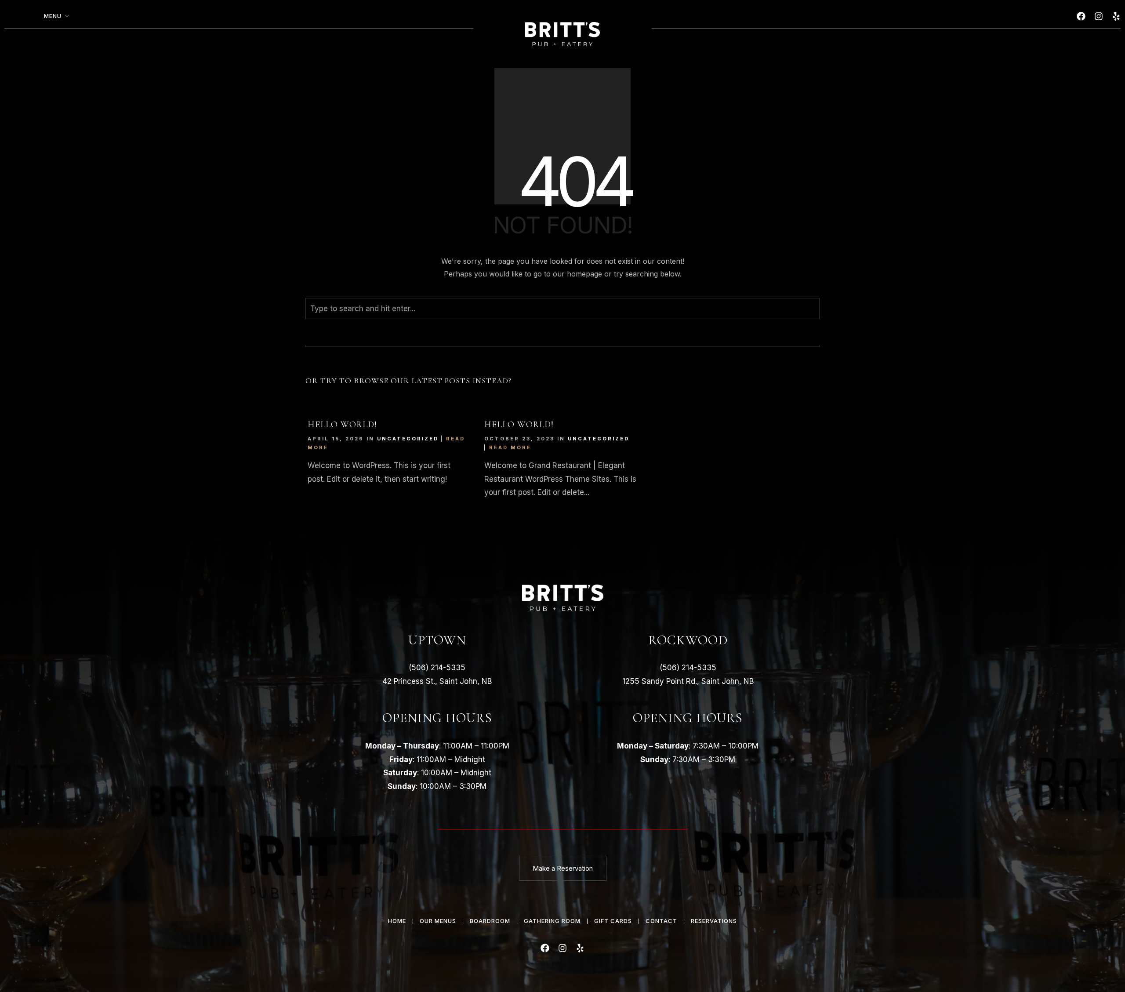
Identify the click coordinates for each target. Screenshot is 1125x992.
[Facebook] (1081, 16)
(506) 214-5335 (437, 667)
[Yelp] (1116, 16)
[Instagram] (1098, 16)
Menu (53, 15)
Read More (510, 447)
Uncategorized (408, 439)
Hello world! (342, 424)
